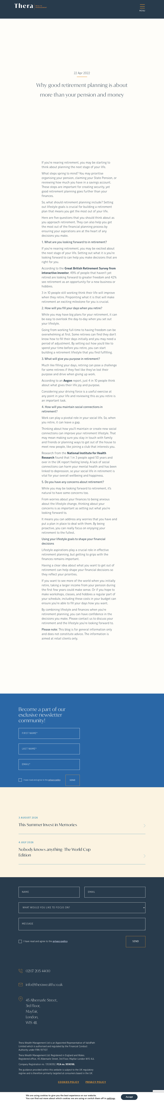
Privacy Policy (54, 780)
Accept (129, 1096)
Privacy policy (96, 1082)
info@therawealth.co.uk (44, 984)
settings (111, 1098)
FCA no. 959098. (66, 1064)
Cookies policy (68, 1082)
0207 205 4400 (38, 970)
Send (72, 780)
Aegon (67, 380)
